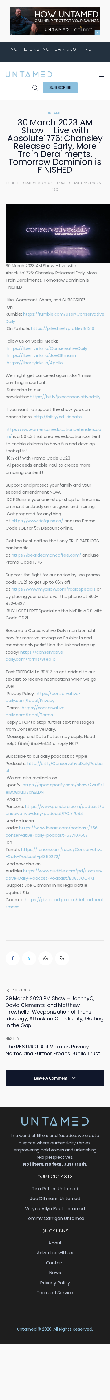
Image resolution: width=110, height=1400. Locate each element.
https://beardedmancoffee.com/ (47, 555)
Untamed (55, 113)
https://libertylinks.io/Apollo (35, 363)
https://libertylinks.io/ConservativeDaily (47, 349)
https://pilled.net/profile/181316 (62, 329)
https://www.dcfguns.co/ (37, 521)
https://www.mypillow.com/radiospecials (54, 590)
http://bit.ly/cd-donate (58, 417)
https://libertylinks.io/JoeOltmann (41, 356)
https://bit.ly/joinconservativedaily (65, 397)
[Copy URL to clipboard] (62, 958)
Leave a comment (51, 1078)
